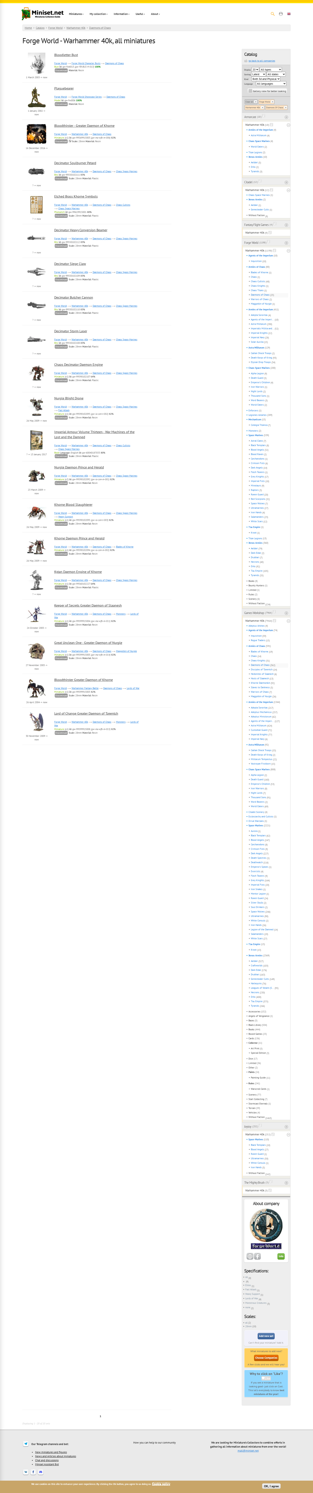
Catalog (40, 28)
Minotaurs (256, 485)
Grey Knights (257, 476)
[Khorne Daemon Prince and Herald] (37, 557)
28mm (248, 1326)
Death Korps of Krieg (261, 357)
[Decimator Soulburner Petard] (37, 181)
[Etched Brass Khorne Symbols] (37, 215)
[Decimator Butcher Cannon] (37, 316)
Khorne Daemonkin (260, 682)
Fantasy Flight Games (256, 225)
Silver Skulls (257, 902)
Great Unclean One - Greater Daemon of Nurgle (88, 642)
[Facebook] (33, 1474)
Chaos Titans (257, 290)
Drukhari (255, 557)
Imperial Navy (257, 337)
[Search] (273, 14)
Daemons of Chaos (100, 28)
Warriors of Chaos (260, 299)
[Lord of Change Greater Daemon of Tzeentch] (37, 732)
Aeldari (254, 162)
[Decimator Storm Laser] (37, 349)
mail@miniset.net (248, 1450)
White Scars (257, 521)
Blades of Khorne (259, 272)
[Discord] (40, 1474)
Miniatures (75, 14)
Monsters (253, 430)
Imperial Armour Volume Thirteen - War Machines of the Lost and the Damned (94, 434)
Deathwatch (257, 862)
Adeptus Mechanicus (261, 712)
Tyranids (255, 171)
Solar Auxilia (257, 341)
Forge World (55, 28)
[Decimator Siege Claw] (37, 282)
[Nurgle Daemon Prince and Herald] (37, 486)
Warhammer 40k (75, 28)
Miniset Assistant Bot (47, 1464)
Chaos (254, 276)
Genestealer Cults (260, 209)
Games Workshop (254, 613)
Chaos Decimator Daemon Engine (78, 364)
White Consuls (258, 920)
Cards (251, 1038)
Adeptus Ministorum (261, 716)
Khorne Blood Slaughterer (73, 504)
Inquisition (256, 261)
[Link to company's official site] (250, 1258)
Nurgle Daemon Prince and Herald (79, 467)
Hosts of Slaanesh (260, 678)
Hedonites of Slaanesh (262, 673)
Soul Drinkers (257, 907)
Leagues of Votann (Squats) (262, 987)
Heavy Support (252, 1293)
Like (267, 1378)
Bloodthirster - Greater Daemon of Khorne (84, 125)
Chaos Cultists (258, 281)
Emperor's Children (260, 382)
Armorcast (250, 117)
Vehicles (252, 1112)
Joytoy (247, 1126)
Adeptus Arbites (256, 625)
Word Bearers (257, 400)
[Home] (42, 13)
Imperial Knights (259, 332)
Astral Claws (257, 440)
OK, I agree (271, 1486)
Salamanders (257, 516)
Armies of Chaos (256, 266)
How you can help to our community (154, 1442)
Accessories (254, 1011)
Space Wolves (258, 503)
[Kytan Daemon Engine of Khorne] (37, 590)
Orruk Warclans (256, 820)
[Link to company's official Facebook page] (257, 1258)
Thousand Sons (258, 395)
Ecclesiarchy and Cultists (260, 816)
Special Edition (258, 1052)
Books (251, 581)
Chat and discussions (47, 1460)
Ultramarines (257, 507)
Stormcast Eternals (258, 1103)
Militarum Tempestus (261, 759)
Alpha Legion (257, 373)
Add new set (266, 1336)
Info (281, 1256)
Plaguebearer (64, 88)
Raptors (255, 490)
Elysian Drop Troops (261, 362)
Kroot (254, 532)
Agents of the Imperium (260, 255)
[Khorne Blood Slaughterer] (37, 523)
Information (121, 14)
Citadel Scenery (256, 812)
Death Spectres (258, 857)
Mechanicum (254, 419)
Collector (253, 1042)
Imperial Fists (258, 481)
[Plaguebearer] (37, 107)
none (247, 1307)
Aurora (254, 831)
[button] (281, 14)
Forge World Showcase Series (87, 96)
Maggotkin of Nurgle (261, 303)
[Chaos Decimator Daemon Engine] (37, 383)
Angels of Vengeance (259, 1016)
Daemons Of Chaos (274, 107)
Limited (252, 589)
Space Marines (255, 435)
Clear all (249, 101)
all (246, 1322)
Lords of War (251, 1298)
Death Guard (257, 377)
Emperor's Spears (259, 866)
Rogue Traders (258, 640)
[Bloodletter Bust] (37, 73)
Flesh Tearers (257, 472)
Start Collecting (256, 1099)
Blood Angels (257, 449)
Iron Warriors (257, 386)
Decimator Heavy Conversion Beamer (80, 230)
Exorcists (255, 871)
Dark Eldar (256, 552)
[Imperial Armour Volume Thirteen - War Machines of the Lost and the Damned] (37, 450)
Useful (139, 14)
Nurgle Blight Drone (68, 398)
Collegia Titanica (259, 424)
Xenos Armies (255, 156)
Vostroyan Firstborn (261, 763)
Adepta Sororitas (259, 315)
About (154, 14)
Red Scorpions (258, 498)
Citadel (248, 182)
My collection (98, 14)
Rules (251, 594)
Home (28, 28)
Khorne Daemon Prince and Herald (79, 538)
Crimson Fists (258, 463)
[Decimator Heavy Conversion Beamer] (37, 248)
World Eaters (257, 146)
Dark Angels (257, 467)
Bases (251, 1020)
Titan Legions (255, 152)
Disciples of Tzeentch (262, 669)
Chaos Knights (258, 285)
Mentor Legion (258, 893)
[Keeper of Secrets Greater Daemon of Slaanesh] (37, 624)
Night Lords (257, 391)
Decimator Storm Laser (70, 331)
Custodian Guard (259, 729)
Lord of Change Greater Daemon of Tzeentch (86, 713)
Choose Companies (266, 1358)
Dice (250, 1058)
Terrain (252, 1108)
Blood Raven (257, 454)
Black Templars (258, 445)
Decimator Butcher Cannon (73, 297)
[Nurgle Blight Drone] (37, 417)
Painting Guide (258, 1077)
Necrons (255, 561)
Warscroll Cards (258, 1088)
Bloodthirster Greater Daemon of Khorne (83, 680)
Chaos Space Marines (259, 141)
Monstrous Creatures (256, 1302)
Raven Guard (257, 494)
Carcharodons (257, 458)
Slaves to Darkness (260, 687)
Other (251, 1067)
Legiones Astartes (257, 414)
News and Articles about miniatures (55, 1456)
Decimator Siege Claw (70, 264)
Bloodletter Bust (66, 55)
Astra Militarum (258, 135)
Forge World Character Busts (86, 63)
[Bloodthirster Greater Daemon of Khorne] (37, 698)
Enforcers (253, 410)
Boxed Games (255, 1033)
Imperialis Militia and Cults (262, 328)
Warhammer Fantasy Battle (85, 688)
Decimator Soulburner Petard (75, 163)
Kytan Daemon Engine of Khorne (78, 571)
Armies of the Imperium (260, 129)
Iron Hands (256, 512)
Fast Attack (250, 1289)
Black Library (254, 1024)
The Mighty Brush (254, 1183)
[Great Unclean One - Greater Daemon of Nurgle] (37, 661)
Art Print (255, 1048)
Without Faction (256, 215)
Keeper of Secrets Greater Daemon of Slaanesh (88, 605)
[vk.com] (25, 1474)
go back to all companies (261, 60)
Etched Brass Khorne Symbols (76, 196)
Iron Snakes (257, 889)
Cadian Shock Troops (261, 353)
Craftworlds (257, 965)
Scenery (252, 598)
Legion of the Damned (262, 929)
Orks (253, 166)
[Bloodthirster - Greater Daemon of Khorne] (37, 144)
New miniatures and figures (51, 1452)
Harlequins (256, 983)
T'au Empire (254, 527)
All (246, 1277)
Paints (251, 1072)
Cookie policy (161, 1484)
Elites (248, 1285)
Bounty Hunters (256, 585)
